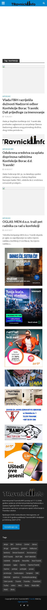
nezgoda (16, 561)
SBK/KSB (7, 577)
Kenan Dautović (18, 553)
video (13, 585)
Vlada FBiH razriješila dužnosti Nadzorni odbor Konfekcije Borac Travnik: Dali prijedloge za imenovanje (23, 106)
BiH (12, 149)
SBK (37, 573)
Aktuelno (6, 96)
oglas (15, 565)
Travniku (27, 581)
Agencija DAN (23, 602)
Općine (6, 569)
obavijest (7, 565)
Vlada (27, 585)
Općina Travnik (33, 565)
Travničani (36, 581)
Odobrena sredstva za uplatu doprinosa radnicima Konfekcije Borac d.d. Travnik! (23, 159)
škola (12, 589)
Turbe (6, 585)
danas (34, 544)
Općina (22, 565)
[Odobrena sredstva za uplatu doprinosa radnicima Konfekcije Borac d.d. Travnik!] (23, 140)
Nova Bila (25, 561)
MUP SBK (19, 557)
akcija (6, 544)
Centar (26, 544)
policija (14, 569)
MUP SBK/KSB (30, 557)
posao (31, 569)
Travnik (18, 581)
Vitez (20, 585)
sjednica (16, 577)
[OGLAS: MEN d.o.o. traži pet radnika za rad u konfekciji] (23, 201)
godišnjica (14, 548)
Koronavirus (31, 553)
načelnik (7, 561)
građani (24, 548)
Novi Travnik (36, 561)
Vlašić (6, 589)
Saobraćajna (18, 573)
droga (6, 548)
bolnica (18, 544)
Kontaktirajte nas (11, 527)
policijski (23, 569)
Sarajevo (29, 573)
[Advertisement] (23, 32)
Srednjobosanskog (29, 577)
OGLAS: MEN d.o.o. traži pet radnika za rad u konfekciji (22, 224)
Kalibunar (33, 548)
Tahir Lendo (8, 581)
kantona (7, 553)
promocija (7, 573)
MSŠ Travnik (8, 557)
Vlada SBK (35, 585)
